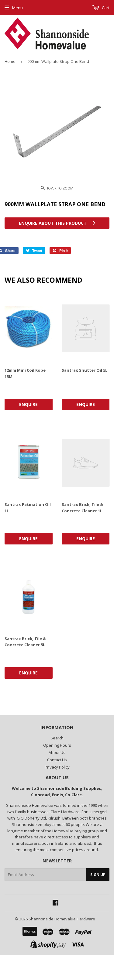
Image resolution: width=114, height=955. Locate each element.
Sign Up (97, 874)
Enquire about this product (53, 223)
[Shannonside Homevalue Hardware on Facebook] (55, 903)
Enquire (28, 404)
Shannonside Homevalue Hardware (62, 919)
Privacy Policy (57, 767)
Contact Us (57, 759)
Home (10, 61)
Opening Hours (57, 745)
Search (57, 738)
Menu (17, 7)
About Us (57, 752)
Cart (105, 7)
